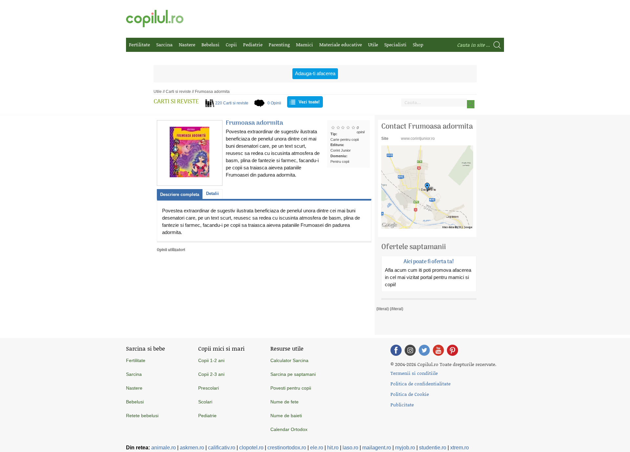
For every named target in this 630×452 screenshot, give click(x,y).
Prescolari (208, 388)
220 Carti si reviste (231, 103)
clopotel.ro (251, 447)
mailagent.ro (376, 447)
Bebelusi (210, 44)
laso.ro (350, 447)
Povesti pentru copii (290, 388)
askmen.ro (192, 447)
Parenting (279, 44)
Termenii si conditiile (414, 373)
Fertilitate (139, 44)
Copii (231, 44)
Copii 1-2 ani (211, 360)
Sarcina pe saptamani (293, 374)
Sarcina (164, 44)
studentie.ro (432, 447)
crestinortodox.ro (286, 447)
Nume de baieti (286, 415)
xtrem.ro (459, 447)
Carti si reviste (178, 91)
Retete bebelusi (142, 415)
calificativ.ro (221, 447)
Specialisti (395, 44)
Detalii (212, 193)
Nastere (187, 44)
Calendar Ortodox (288, 429)
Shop (418, 44)
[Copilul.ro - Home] (154, 18)
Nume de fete (284, 401)
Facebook (396, 350)
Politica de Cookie (409, 394)
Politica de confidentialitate (420, 383)
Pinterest (452, 350)
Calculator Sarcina (289, 360)
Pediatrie (252, 44)
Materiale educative (340, 44)
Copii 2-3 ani (211, 374)
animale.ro (163, 447)
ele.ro (316, 447)
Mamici (304, 44)
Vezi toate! (309, 101)
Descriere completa (179, 194)
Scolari (205, 401)
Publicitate (402, 404)
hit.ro (333, 447)
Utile (373, 44)
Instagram (410, 350)
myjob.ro (405, 447)
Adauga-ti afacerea (315, 73)
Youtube (438, 350)
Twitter (424, 350)
